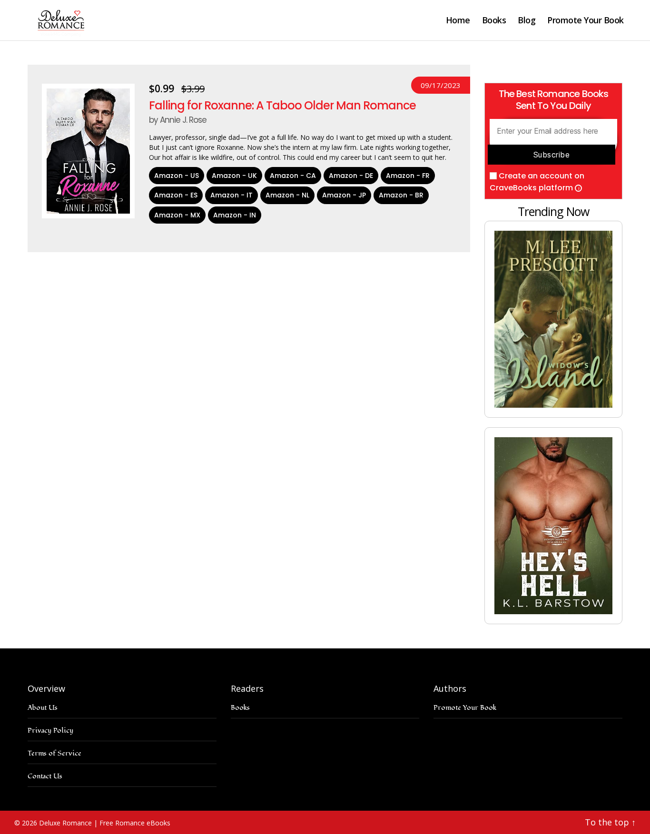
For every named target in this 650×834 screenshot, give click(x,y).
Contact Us (45, 776)
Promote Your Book (585, 20)
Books (494, 20)
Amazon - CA (293, 175)
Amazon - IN (234, 215)
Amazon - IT (231, 195)
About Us (43, 708)
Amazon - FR (408, 175)
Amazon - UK (234, 175)
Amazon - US (176, 175)
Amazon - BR (401, 195)
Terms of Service (54, 753)
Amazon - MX (177, 215)
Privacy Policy (50, 731)
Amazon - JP (344, 195)
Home (458, 20)
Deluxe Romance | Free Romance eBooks (104, 822)
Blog (526, 20)
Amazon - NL (287, 195)
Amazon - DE (351, 175)
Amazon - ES (175, 195)
